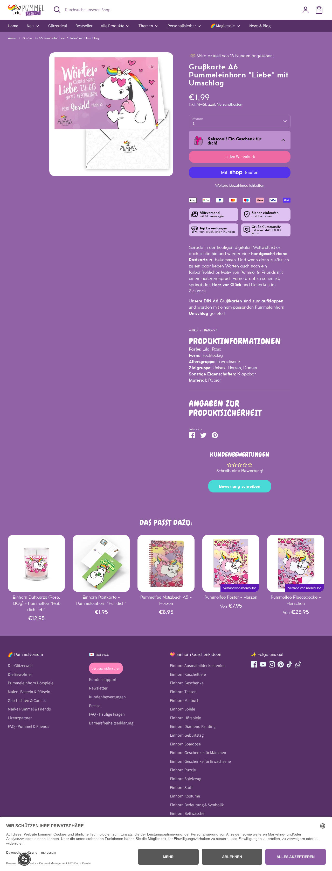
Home (13, 25)
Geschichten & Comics (27, 700)
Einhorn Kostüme (185, 796)
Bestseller (83, 25)
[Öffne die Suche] (57, 9)
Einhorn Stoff (181, 787)
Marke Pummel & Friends (29, 709)
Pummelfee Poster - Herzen (231, 597)
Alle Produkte (113, 25)
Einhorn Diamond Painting (193, 726)
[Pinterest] (281, 664)
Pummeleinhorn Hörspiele (30, 683)
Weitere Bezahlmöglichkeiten (239, 185)
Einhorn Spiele (182, 709)
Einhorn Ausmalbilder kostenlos (197, 665)
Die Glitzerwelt (20, 665)
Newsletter (98, 688)
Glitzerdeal (57, 25)
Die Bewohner (20, 674)
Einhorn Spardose (185, 744)
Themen (146, 25)
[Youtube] (263, 664)
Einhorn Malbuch (184, 700)
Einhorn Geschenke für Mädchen (198, 752)
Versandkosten (229, 104)
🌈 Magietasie (223, 25)
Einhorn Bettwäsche (187, 813)
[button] (24, 859)
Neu (30, 25)
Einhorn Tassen (183, 691)
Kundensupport (102, 679)
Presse (94, 705)
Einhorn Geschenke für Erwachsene (200, 761)
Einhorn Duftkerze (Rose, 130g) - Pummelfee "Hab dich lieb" (36, 603)
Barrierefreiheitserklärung (111, 723)
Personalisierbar (182, 25)
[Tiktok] (289, 664)
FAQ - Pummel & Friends (28, 726)
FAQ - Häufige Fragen (107, 714)
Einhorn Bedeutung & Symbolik (197, 805)
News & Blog (260, 25)
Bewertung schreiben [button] (239, 486)
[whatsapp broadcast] (298, 664)
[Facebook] (254, 664)
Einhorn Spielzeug (185, 778)
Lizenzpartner (20, 718)
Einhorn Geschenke (187, 683)
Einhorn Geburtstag (187, 735)
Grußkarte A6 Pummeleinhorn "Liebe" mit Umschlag (61, 38)
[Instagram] (272, 664)
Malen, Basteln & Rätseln (29, 691)
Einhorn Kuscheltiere (188, 674)
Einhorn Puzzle (183, 770)
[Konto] (305, 10)
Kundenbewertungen (107, 697)
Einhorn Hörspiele (185, 718)
